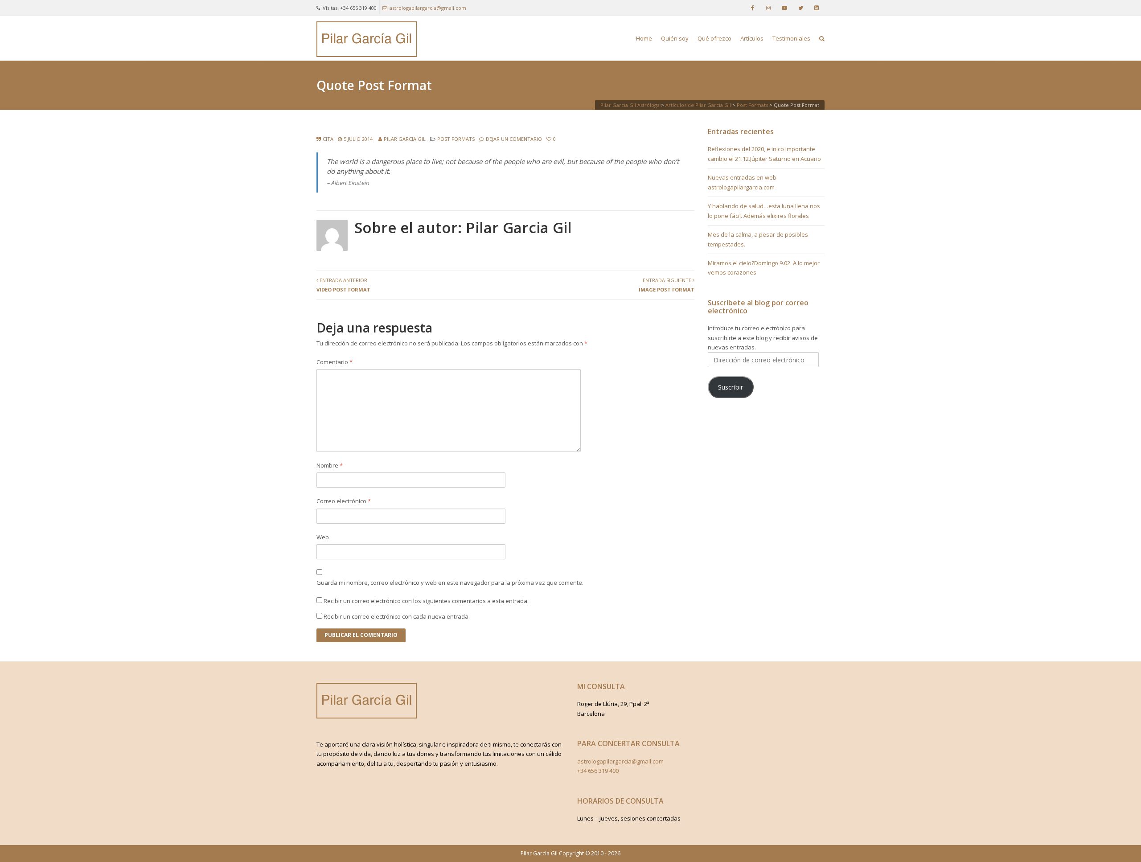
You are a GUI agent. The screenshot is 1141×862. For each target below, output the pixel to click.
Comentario (334, 362)
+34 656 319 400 (598, 771)
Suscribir (730, 386)
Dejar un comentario (514, 138)
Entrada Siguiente (666, 285)
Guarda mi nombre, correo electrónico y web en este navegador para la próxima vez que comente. (449, 583)
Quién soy (675, 38)
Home (644, 38)
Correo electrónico (343, 501)
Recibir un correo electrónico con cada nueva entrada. (397, 616)
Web (322, 537)
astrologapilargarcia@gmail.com (428, 7)
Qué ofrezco (714, 38)
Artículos (751, 38)
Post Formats (456, 138)
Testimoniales (791, 38)
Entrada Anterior (343, 285)
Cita (328, 138)
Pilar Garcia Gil (405, 138)
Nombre (329, 465)
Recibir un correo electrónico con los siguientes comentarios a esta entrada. (426, 601)
